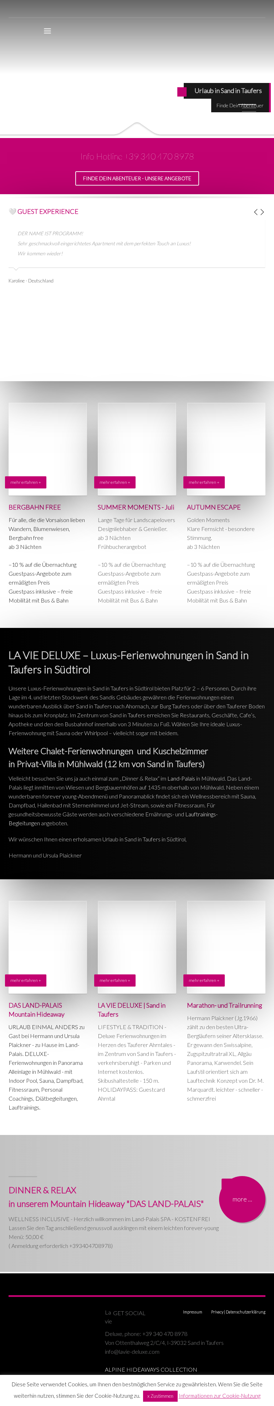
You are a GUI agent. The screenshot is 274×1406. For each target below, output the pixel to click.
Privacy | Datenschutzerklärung (238, 1311)
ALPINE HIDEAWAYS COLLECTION (151, 1369)
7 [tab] (249, 126)
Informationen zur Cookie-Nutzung (219, 1395)
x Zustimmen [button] (160, 1396)
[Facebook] (154, 1313)
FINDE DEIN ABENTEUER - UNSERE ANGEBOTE (137, 178)
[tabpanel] (137, 68)
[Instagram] (168, 1313)
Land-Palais (181, 778)
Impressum (192, 1311)
